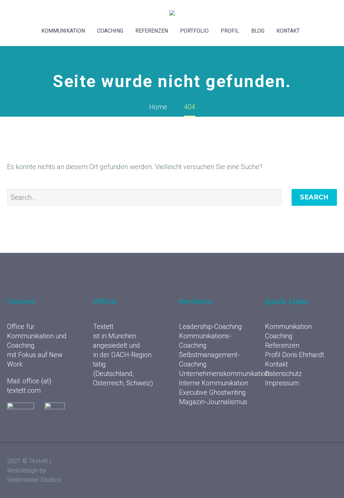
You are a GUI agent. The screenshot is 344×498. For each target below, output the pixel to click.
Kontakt (288, 31)
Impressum (282, 383)
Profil (230, 31)
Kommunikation (63, 31)
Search (314, 197)
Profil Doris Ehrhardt (294, 355)
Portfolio (194, 31)
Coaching (110, 31)
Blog (257, 31)
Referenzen (151, 31)
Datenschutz (283, 374)
